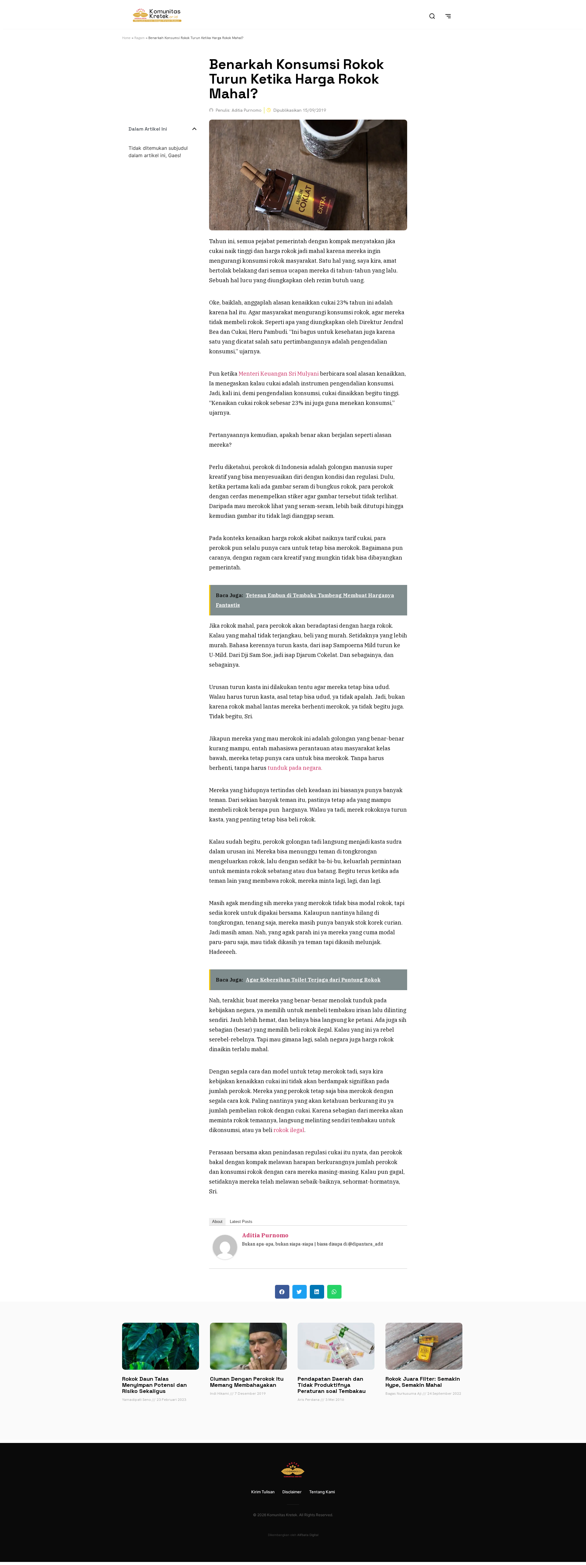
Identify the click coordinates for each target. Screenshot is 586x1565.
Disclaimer (292, 1491)
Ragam (139, 38)
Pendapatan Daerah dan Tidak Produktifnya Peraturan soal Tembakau (332, 1384)
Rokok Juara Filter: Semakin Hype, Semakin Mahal (422, 1381)
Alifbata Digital (307, 1535)
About (217, 1221)
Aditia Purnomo (265, 1235)
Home (126, 38)
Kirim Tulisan (263, 1491)
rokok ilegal (288, 1130)
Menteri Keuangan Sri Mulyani (279, 373)
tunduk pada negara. (295, 767)
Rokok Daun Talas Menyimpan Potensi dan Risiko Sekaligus (154, 1384)
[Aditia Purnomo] (225, 1257)
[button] (194, 128)
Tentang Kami (322, 1491)
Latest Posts (241, 1221)
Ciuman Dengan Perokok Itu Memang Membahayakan (247, 1381)
